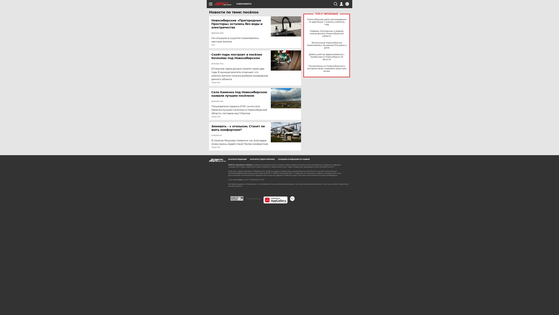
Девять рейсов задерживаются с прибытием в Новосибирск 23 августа (326, 57)
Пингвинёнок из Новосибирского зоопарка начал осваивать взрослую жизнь (326, 68)
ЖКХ (213, 45)
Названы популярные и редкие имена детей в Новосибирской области (327, 33)
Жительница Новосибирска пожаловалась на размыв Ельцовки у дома (327, 45)
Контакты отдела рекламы (262, 159)
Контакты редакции (237, 159)
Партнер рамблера (253, 199)
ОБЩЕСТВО (215, 82)
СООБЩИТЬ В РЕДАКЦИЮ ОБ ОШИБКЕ (294, 159)
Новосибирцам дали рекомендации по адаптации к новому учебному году (326, 22)
